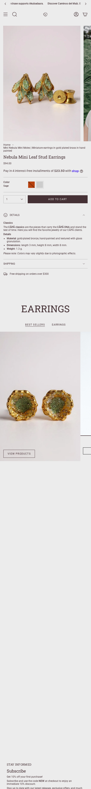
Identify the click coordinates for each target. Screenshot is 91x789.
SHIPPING (9, 263)
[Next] (86, 4)
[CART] (85, 14)
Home (6, 144)
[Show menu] (5, 14)
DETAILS (14, 215)
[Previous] (5, 4)
